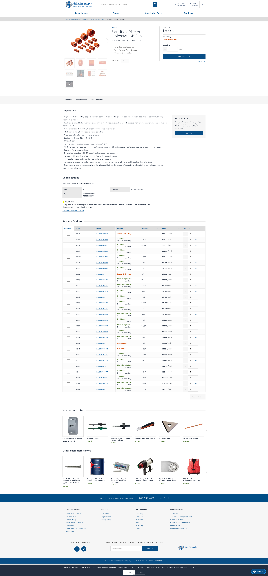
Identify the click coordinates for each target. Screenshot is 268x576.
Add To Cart (182, 56)
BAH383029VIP (102, 291)
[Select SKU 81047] (68, 389)
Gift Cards (70, 526)
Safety (138, 529)
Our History (105, 514)
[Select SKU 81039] (68, 337)
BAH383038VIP (102, 309)
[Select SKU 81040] (68, 343)
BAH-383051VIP (102, 332)
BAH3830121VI (101, 245)
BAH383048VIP (102, 326)
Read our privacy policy (184, 567)
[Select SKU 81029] (68, 286)
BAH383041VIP (102, 314)
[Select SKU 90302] (68, 257)
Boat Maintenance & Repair (80, 19)
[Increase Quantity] (175, 49)
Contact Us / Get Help (74, 514)
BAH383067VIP (102, 355)
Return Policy (202, 61)
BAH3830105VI (102, 240)
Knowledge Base (153, 13)
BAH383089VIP (102, 378)
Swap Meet (70, 531)
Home (66, 19)
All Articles (174, 514)
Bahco (114, 27)
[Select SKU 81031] (68, 297)
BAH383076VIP (102, 366)
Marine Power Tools (97, 19)
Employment (106, 517)
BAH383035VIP (102, 303)
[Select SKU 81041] (68, 349)
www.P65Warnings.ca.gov (73, 210)
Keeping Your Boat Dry (178, 529)
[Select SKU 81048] (68, 234)
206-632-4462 (146, 498)
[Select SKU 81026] (68, 268)
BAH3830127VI (102, 251)
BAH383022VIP (102, 274)
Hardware (139, 520)
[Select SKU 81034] (68, 309)
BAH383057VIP (102, 343)
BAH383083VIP (102, 372)
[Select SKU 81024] (68, 263)
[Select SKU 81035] (68, 314)
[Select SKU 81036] (68, 320)
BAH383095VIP (102, 389)
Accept (128, 572)
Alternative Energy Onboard (181, 517)
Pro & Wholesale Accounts (76, 529)
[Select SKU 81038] (68, 332)
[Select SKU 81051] (68, 245)
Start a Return (71, 517)
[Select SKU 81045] (68, 378)
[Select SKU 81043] (68, 366)
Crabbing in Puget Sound (179, 520)
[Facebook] (77, 547)
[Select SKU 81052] (68, 251)
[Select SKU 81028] (68, 280)
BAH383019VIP (102, 268)
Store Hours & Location (74, 523)
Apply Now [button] (189, 133)
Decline (140, 572)
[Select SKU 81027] (68, 274)
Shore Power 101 (176, 526)
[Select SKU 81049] (68, 240)
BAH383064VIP (102, 349)
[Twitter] (84, 547)
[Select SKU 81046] (68, 383)
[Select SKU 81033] (68, 303)
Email (166, 498)
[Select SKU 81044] (68, 372)
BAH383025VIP (102, 280)
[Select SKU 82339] (68, 360)
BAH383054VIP (102, 337)
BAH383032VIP (102, 297)
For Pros (188, 13)
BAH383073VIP (102, 360)
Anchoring (139, 514)
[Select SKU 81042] (68, 355)
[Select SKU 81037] (68, 326)
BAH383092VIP (102, 383)
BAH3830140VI (102, 257)
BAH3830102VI (102, 234)
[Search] (155, 4)
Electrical (139, 517)
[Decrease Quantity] (165, 49)
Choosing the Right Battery (180, 523)
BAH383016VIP (102, 263)
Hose (137, 523)
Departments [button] (82, 13)
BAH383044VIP (102, 320)
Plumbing (139, 526)
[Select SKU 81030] (68, 291)
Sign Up (150, 549)
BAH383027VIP (102, 286)
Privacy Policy (106, 520)
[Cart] (202, 4)
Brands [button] (117, 13)
